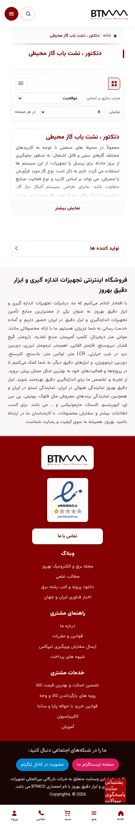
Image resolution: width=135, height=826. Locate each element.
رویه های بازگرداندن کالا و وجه (67, 696)
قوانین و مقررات (67, 636)
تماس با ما (67, 536)
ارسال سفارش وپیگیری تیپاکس (67, 646)
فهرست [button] (21, 84)
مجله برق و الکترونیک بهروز (67, 566)
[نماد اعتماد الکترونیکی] (67, 500)
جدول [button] (114, 84)
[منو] (11, 14)
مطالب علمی (68, 576)
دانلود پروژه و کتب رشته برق (67, 587)
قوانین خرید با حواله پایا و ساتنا (67, 706)
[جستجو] (28, 14)
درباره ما (67, 626)
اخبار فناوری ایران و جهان (67, 597)
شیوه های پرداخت (67, 657)
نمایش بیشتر (67, 208)
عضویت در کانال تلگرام (42, 764)
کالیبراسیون (67, 716)
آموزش (67, 727)
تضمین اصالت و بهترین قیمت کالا (67, 685)
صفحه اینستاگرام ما (95, 764)
